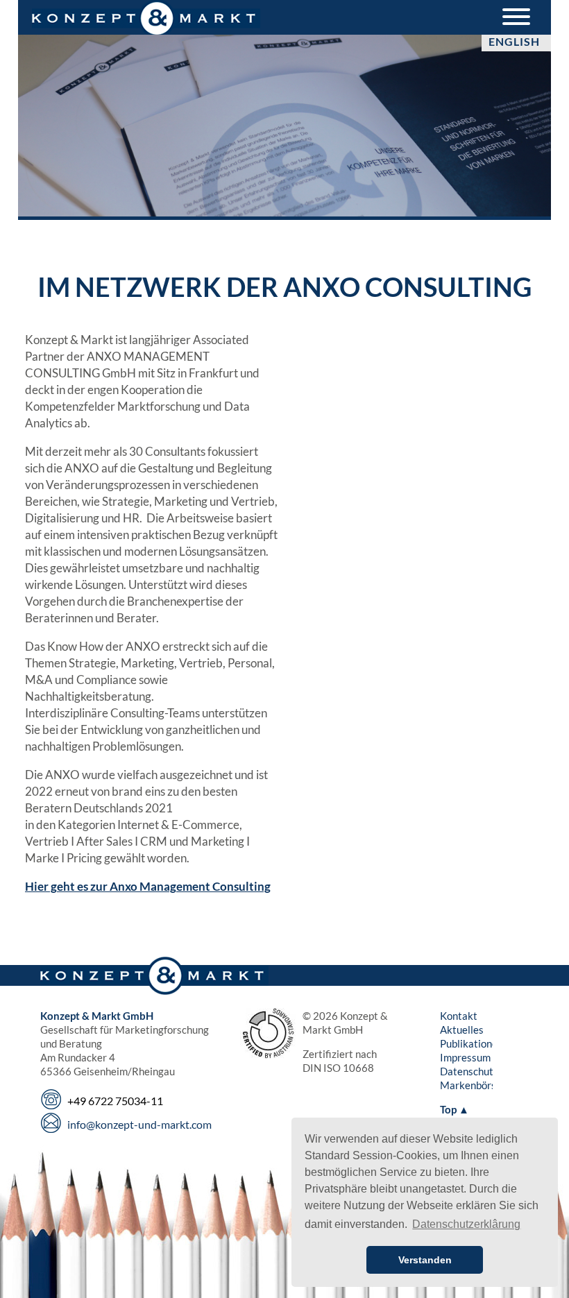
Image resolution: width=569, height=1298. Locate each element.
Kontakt (458, 1015)
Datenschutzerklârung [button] (466, 1224)
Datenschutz (469, 1071)
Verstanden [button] (425, 1259)
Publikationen (471, 1043)
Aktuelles (462, 1029)
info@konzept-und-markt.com (139, 1124)
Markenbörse (471, 1085)
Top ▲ (454, 1109)
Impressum (465, 1057)
